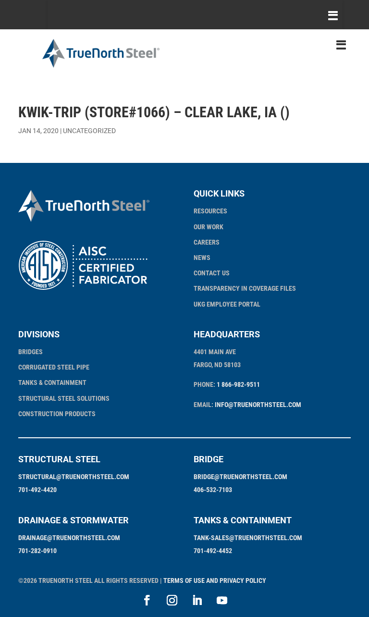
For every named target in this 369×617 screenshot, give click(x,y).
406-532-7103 (213, 490)
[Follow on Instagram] (172, 600)
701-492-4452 (213, 551)
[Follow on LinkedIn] (197, 600)
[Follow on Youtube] (222, 600)
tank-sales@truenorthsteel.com (248, 538)
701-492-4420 (37, 490)
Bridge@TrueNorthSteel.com (240, 477)
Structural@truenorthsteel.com (73, 477)
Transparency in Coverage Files (245, 288)
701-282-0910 (37, 551)
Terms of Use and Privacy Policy (214, 580)
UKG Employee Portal (227, 304)
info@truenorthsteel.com (258, 404)
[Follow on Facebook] (147, 600)
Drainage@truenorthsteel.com (69, 538)
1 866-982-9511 (238, 384)
